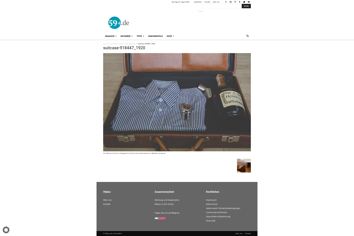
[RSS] (240, 2)
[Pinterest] (235, 2)
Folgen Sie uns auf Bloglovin (167, 213)
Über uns (216, 2)
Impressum (211, 200)
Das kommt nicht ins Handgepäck (122, 43)
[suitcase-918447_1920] (177, 151)
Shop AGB (210, 220)
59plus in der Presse (164, 204)
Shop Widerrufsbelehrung (218, 216)
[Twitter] (244, 2)
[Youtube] (249, 2)
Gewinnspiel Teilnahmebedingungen (223, 208)
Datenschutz (212, 204)
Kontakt (207, 2)
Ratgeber (125, 36)
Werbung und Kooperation (167, 200)
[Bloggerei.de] (160, 219)
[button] (247, 36)
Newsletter (198, 2)
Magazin (109, 36)
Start (105, 43)
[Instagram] (230, 2)
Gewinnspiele (155, 36)
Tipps (139, 36)
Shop (169, 36)
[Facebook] (226, 2)
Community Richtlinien (216, 212)
